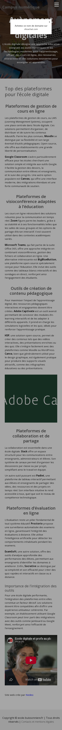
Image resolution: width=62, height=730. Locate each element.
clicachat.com (31, 29)
